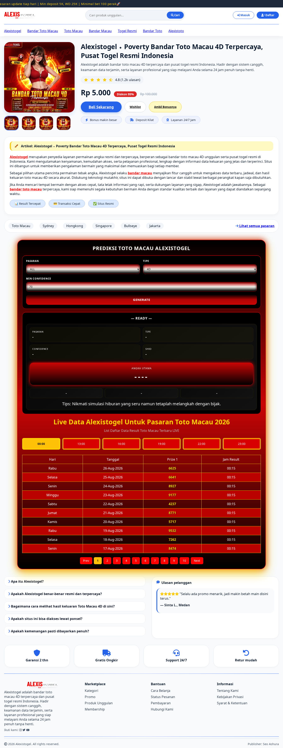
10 (184, 561)
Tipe (146, 261)
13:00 (81, 444)
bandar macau (140, 173)
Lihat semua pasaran (256, 226)
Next (197, 561)
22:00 (201, 444)
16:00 (121, 444)
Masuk (245, 15)
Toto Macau (73, 31)
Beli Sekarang (101, 106)
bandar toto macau (26, 189)
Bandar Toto (152, 31)
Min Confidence (38, 278)
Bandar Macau (100, 31)
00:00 (41, 444)
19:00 (161, 444)
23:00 (242, 444)
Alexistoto (176, 31)
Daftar (269, 15)
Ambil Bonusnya (165, 107)
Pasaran (32, 261)
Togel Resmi (127, 31)
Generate (141, 300)
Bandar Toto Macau (42, 31)
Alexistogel (12, 31)
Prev (86, 561)
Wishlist (135, 107)
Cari (177, 15)
